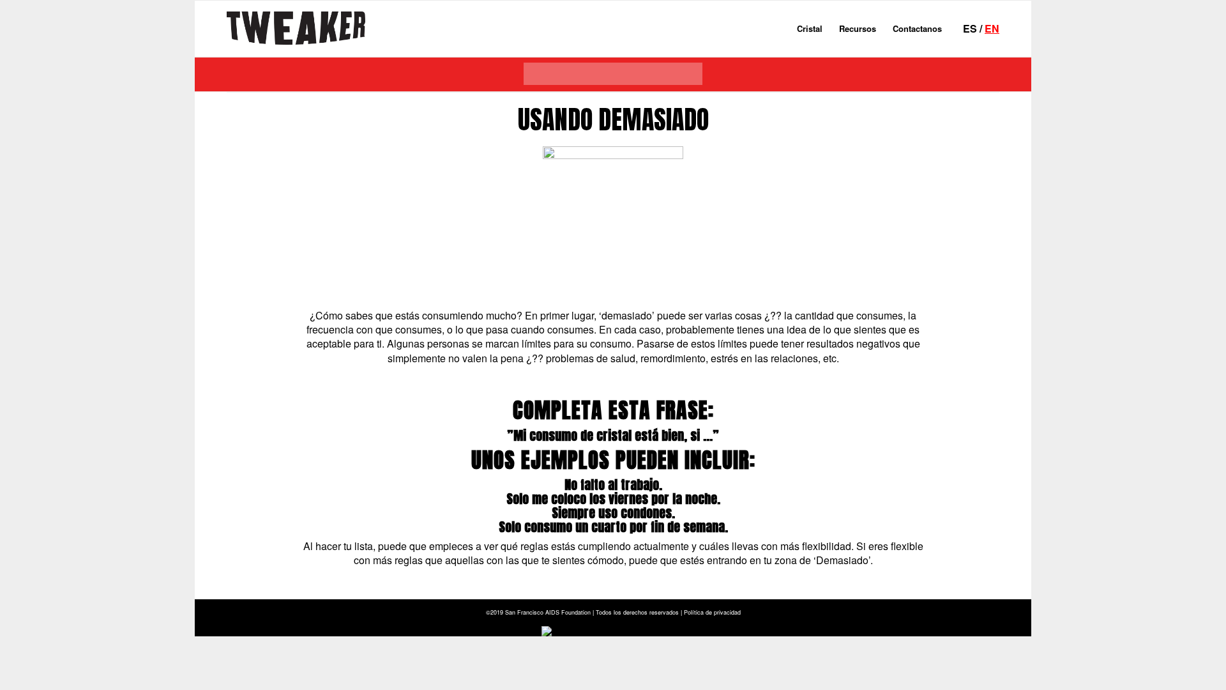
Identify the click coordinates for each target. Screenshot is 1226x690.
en (992, 28)
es (970, 28)
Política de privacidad (712, 612)
